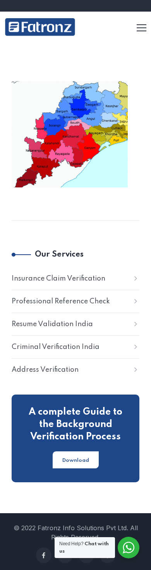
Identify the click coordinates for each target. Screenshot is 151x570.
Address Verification (45, 369)
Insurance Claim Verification (58, 278)
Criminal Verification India (56, 347)
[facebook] (43, 555)
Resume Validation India (52, 324)
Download (75, 460)
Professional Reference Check (61, 301)
